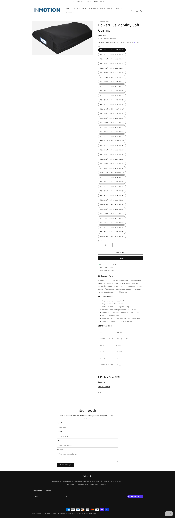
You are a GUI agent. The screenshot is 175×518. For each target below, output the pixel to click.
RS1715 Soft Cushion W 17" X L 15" (112, 95)
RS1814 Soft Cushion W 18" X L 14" (112, 68)
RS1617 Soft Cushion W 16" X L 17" (112, 154)
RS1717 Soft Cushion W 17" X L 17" (112, 159)
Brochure (101, 382)
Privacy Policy (71, 485)
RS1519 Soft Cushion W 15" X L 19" (112, 214)
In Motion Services (41, 513)
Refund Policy (56, 481)
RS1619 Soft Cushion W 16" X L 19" (112, 218)
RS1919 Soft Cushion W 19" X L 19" (112, 232)
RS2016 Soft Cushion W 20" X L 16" (112, 141)
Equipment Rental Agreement (85, 481)
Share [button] (102, 393)
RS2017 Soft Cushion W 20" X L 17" (112, 173)
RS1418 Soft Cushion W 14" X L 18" (112, 177)
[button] (68, 8)
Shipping (100, 38)
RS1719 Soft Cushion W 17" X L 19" (112, 223)
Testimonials (94, 485)
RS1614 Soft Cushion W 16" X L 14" (112, 59)
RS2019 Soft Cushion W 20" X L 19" (112, 236)
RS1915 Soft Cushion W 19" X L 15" (112, 104)
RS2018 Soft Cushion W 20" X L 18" (112, 204)
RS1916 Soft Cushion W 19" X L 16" (112, 136)
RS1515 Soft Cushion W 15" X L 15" (112, 86)
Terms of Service (116, 481)
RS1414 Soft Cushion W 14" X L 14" (112, 50)
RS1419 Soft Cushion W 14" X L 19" (112, 209)
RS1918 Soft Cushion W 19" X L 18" (112, 200)
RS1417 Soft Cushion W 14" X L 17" (112, 145)
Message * (60, 449)
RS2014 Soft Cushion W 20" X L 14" (112, 77)
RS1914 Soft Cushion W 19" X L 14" (112, 73)
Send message (65, 465)
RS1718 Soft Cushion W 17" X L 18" (112, 191)
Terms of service (81, 513)
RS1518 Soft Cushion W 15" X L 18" (112, 182)
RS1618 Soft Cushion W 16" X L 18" (112, 186)
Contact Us (104, 485)
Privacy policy (71, 513)
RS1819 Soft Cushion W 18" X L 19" (112, 227)
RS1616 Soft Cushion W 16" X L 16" (112, 123)
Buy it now (120, 258)
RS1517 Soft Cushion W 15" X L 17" (112, 150)
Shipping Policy (68, 481)
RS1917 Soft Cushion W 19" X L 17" (112, 168)
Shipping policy (92, 513)
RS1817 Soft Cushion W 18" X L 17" (112, 164)
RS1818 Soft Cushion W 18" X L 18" (112, 195)
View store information (107, 270)
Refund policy (62, 513)
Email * (59, 432)
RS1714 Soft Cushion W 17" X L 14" (112, 63)
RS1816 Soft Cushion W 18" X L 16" (112, 132)
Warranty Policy (83, 485)
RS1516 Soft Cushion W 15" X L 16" (112, 118)
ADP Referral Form (103, 481)
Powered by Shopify (51, 513)
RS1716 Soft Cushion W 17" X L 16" (112, 127)
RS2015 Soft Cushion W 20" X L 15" (112, 109)
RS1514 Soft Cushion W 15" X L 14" (112, 54)
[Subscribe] (66, 496)
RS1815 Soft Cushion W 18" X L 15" (112, 100)
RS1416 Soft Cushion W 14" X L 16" (112, 113)
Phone (59, 441)
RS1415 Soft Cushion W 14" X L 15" (112, 82)
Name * (59, 423)
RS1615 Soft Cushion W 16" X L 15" (112, 91)
